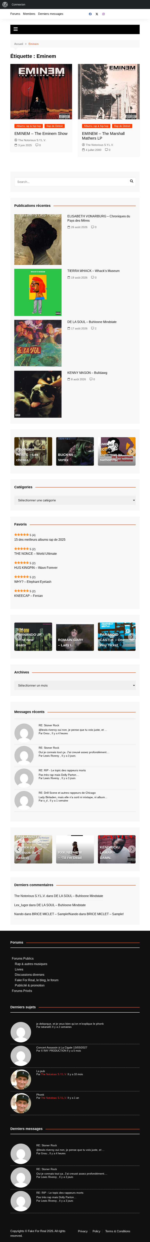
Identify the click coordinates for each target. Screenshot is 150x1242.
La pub (40, 1071)
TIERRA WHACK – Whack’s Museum (93, 270)
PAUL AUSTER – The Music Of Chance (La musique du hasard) (28, 847)
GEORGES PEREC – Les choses (27, 455)
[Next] (132, 451)
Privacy (83, 1231)
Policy (96, 1231)
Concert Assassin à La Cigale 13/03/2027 (61, 1047)
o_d (45, 800)
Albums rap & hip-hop (28, 126)
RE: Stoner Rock (49, 725)
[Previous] (18, 451)
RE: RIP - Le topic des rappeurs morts (62, 770)
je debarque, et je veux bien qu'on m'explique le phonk (70, 1023)
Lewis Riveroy (51, 755)
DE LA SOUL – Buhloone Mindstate (92, 322)
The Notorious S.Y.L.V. (32, 140)
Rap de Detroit (54, 126)
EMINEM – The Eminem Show (40, 133)
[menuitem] (5, 4)
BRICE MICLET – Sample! (50, 914)
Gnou (46, 733)
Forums (15, 13)
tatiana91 (46, 1026)
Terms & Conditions (117, 1231)
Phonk (40, 1094)
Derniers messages (50, 13)
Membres (29, 13)
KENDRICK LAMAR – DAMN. (109, 852)
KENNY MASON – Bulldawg (87, 372)
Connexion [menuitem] (18, 4)
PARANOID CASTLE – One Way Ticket (112, 640)
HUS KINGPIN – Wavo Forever (35, 567)
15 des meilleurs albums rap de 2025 (39, 539)
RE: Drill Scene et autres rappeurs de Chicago (67, 792)
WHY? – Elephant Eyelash (32, 581)
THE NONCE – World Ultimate (35, 553)
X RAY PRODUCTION (53, 1050)
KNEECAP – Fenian (28, 595)
